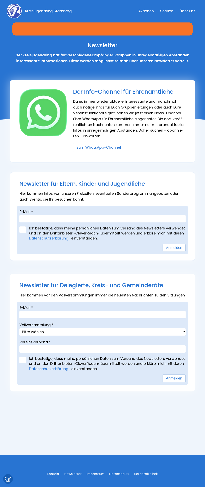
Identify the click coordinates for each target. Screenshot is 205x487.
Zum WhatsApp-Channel (98, 147)
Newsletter (73, 474)
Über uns (187, 10)
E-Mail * (26, 211)
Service (166, 10)
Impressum (95, 474)
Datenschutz (119, 474)
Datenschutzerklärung (49, 238)
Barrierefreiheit (146, 474)
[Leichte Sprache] (8, 479)
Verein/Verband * (35, 342)
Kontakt (53, 474)
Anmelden (174, 248)
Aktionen (146, 10)
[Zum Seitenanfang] (197, 479)
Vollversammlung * (36, 324)
